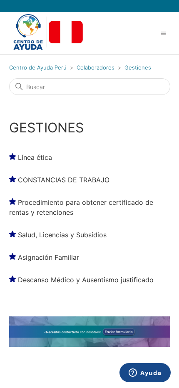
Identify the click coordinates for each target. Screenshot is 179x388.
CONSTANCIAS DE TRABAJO (63, 180)
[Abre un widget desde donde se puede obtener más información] (145, 373)
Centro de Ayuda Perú (38, 67)
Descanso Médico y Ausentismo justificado (86, 280)
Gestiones (137, 67)
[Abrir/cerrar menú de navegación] (163, 33)
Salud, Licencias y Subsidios (62, 235)
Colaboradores (95, 67)
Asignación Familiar (48, 257)
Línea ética (35, 157)
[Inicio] (47, 49)
